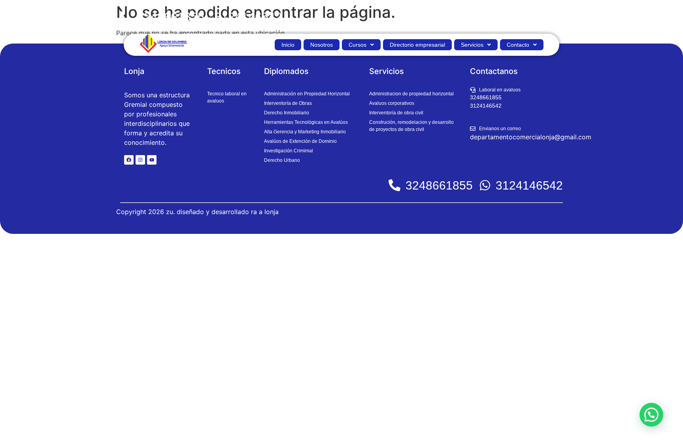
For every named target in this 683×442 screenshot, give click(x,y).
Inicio (287, 45)
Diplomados (286, 71)
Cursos (357, 45)
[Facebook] (129, 160)
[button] (361, 44)
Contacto (518, 45)
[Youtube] (152, 160)
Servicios (472, 45)
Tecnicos (224, 71)
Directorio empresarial (417, 45)
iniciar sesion (541, 17)
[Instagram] (140, 160)
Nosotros (321, 45)
